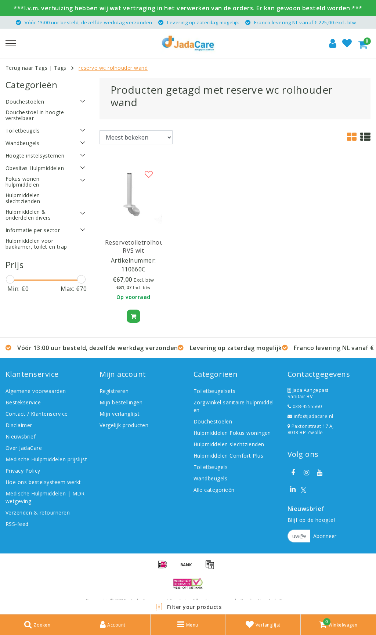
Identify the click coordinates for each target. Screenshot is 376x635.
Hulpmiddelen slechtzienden (229, 444)
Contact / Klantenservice (37, 413)
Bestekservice (23, 402)
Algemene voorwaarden (36, 390)
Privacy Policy (23, 470)
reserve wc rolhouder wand (113, 67)
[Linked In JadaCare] (293, 489)
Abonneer (324, 536)
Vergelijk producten (124, 425)
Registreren (114, 390)
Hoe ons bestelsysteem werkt (43, 482)
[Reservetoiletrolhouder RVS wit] (133, 195)
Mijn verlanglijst (120, 413)
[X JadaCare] (303, 489)
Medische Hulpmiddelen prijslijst (46, 459)
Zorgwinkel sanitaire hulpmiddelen (234, 406)
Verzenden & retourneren (38, 512)
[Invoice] (211, 568)
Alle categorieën (214, 489)
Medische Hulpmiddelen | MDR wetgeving (45, 497)
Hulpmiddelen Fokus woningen (232, 432)
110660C (133, 269)
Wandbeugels (210, 478)
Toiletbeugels (211, 466)
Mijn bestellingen (121, 402)
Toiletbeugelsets (215, 390)
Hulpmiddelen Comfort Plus (228, 455)
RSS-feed (17, 523)
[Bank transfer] (188, 568)
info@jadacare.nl (313, 416)
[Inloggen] (332, 43)
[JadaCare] (188, 43)
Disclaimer (19, 425)
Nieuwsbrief (21, 436)
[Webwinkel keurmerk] (188, 583)
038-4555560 (306, 406)
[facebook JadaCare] (293, 472)
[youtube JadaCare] (319, 472)
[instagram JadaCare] (306, 472)
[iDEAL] (165, 568)
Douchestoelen (213, 421)
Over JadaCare (24, 447)
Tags (60, 67)
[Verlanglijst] (347, 43)
